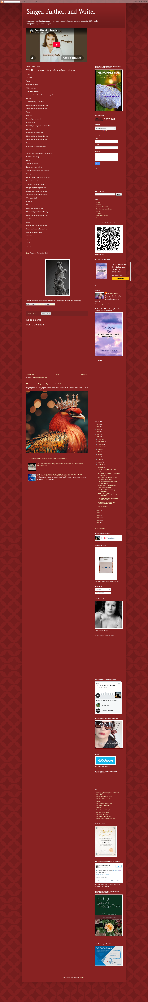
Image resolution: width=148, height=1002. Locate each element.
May (99, 457)
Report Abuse (100, 528)
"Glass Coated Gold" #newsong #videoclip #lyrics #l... (107, 486)
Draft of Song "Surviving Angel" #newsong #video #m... (107, 503)
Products (98, 204)
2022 (98, 434)
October (100, 444)
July (99, 452)
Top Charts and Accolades (104, 209)
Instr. (28, 253)
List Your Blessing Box (102, 812)
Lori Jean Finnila (112, 293)
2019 (98, 512)
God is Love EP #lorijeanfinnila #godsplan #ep (107, 470)
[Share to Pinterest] (50, 313)
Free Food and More (102, 814)
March (100, 462)
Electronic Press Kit (102, 207)
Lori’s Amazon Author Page (104, 803)
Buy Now (120, 278)
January (100, 467)
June (99, 454)
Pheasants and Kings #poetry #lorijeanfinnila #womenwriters (48, 384)
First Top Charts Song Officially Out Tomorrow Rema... (108, 498)
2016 (98, 520)
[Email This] (42, 313)
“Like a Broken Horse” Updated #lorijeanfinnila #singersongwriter (48, 458)
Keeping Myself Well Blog (103, 799)
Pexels (52, 304)
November (101, 442)
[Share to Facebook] (48, 313)
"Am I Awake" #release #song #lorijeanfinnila (106, 490)
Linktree (98, 807)
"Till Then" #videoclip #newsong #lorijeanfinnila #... (107, 482)
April (99, 459)
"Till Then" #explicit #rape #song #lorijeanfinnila (107, 494)
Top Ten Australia (103, 506)
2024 (98, 429)
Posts (99, 589)
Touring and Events (102, 215)
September (101, 447)
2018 (98, 515)
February (101, 464)
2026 (98, 424)
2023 (98, 432)
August (100, 449)
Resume (98, 801)
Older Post (84, 374)
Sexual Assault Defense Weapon (105, 819)
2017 (98, 518)
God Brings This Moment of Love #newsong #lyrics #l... (107, 478)
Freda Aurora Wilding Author (104, 810)
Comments (100, 593)
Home (57, 374)
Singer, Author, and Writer (60, 11)
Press (98, 211)
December (101, 439)
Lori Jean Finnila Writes (103, 805)
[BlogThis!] (44, 313)
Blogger (82, 977)
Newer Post (30, 374)
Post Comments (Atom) (41, 377)
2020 (98, 510)
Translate (109, 131)
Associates (99, 218)
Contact (98, 213)
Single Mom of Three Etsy (103, 816)
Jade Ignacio (39, 304)
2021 (98, 437)
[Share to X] (46, 313)
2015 (98, 523)
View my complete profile (102, 304)
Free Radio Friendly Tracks (104, 796)
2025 (98, 427)
